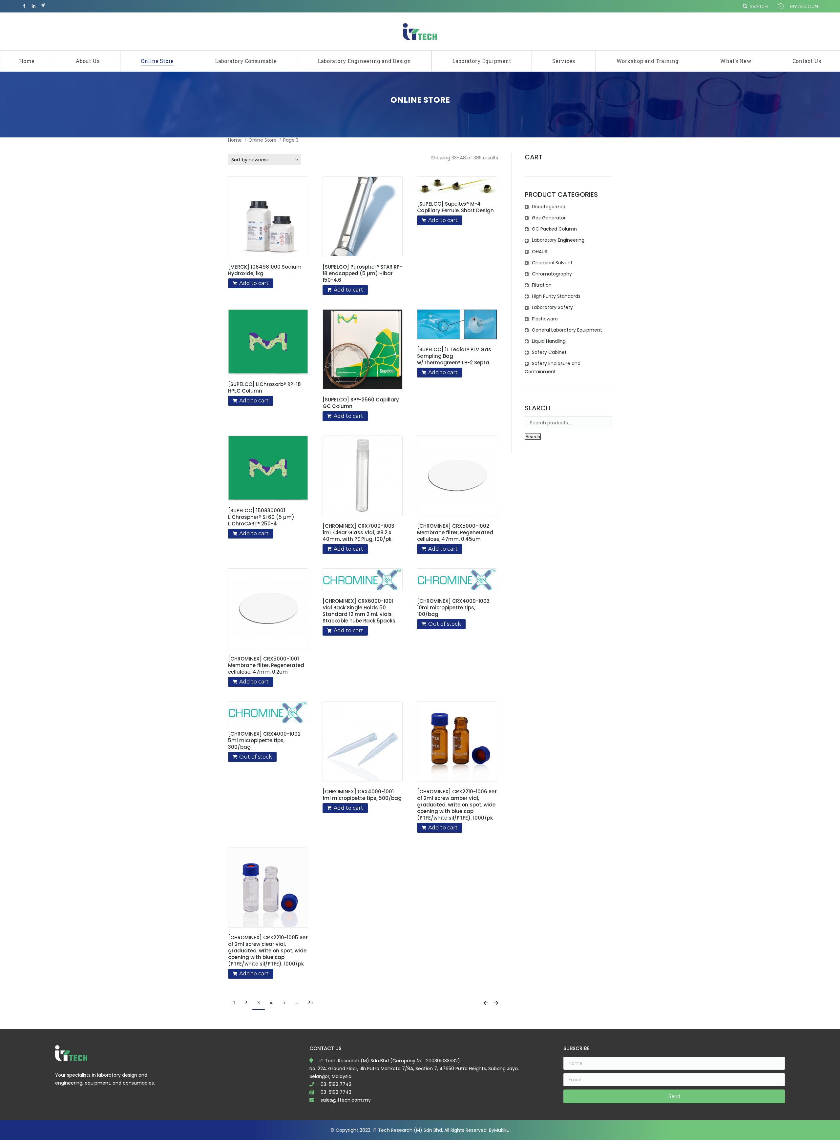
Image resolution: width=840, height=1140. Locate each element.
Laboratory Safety (552, 307)
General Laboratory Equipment (567, 330)
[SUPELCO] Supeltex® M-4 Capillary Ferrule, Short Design (455, 207)
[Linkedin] (33, 6)
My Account (805, 6)
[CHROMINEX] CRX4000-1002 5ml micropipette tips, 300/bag (264, 740)
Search (759, 6)
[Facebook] (24, 6)
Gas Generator (549, 217)
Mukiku (502, 1130)
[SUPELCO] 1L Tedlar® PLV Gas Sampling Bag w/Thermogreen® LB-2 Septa (454, 356)
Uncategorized (548, 206)
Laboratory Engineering (558, 240)
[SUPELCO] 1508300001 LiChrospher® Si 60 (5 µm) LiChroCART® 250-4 (261, 517)
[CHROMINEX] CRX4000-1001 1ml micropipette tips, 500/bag (362, 795)
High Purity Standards (556, 296)
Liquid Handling (549, 341)
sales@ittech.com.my (346, 1100)
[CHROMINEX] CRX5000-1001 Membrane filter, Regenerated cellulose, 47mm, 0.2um (266, 665)
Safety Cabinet (549, 352)
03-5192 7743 (336, 1092)
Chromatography (552, 274)
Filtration (542, 285)
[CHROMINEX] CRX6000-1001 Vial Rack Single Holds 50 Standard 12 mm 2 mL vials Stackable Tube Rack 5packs (359, 611)
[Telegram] (43, 6)
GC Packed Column (554, 229)
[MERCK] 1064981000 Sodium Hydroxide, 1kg (265, 270)
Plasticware (545, 319)
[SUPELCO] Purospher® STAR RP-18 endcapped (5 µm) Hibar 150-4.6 (362, 273)
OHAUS (539, 251)
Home (235, 140)
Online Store (262, 140)
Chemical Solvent (552, 262)
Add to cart (254, 283)
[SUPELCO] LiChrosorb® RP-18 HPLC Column (264, 387)
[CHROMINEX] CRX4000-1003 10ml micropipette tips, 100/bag (453, 608)
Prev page (486, 1003)
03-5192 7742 (336, 1084)
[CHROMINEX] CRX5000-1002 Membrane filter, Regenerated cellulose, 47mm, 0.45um (455, 532)
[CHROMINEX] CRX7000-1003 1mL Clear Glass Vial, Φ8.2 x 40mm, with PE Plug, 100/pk (358, 532)
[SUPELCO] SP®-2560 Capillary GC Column (361, 403)
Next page (496, 1003)
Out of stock (444, 624)
